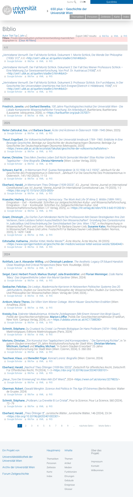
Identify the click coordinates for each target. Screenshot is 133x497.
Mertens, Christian (13, 340)
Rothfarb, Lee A (11, 261)
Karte (117, 16)
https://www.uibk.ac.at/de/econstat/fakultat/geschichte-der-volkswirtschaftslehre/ (57, 148)
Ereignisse (70, 484)
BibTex (105, 36)
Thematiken (77, 16)
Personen (92, 16)
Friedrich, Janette (13, 106)
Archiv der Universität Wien (18, 467)
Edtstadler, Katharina (15, 241)
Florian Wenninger (97, 274)
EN (81, 1)
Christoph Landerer (61, 261)
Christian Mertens (105, 343)
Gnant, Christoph (12, 217)
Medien (68, 467)
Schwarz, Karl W (12, 170)
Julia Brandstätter (69, 274)
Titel (11, 35)
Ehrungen (69, 476)
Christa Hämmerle (52, 160)
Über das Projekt (96, 452)
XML (116, 36)
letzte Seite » (105, 425)
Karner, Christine (12, 157)
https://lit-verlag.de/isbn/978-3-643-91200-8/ (98, 208)
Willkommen (97, 470)
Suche (70, 2)
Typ (16, 35)
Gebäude (69, 480)
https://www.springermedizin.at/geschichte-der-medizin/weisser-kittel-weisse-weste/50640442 (65, 244)
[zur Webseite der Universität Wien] (19, 10)
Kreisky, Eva (9, 313)
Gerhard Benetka (40, 106)
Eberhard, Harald (12, 184)
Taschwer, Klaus (12, 358)
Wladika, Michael (45, 346)
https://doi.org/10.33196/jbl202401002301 (33, 416)
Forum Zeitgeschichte (15, 473)
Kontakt (95, 466)
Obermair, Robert (12, 388)
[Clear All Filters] (27, 40)
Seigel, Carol (10, 274)
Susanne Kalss (97, 226)
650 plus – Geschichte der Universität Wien (69, 11)
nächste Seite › (86, 425)
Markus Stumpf (47, 274)
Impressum (97, 461)
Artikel (68, 463)
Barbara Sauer (42, 130)
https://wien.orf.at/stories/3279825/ (96, 379)
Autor (5, 35)
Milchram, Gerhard (17, 346)
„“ (62, 69)
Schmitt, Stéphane (13, 328)
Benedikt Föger (37, 358)
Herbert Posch (27, 274)
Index (126, 16)
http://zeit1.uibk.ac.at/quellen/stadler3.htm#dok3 (56, 58)
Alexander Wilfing (32, 261)
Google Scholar (14, 61)
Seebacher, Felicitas (14, 286)
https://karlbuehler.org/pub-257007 (68, 112)
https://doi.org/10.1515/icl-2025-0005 (30, 190)
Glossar (68, 489)
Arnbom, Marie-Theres (16, 301)
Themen (69, 458)
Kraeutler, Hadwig (13, 199)
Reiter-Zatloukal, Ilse (14, 130)
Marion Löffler (58, 316)
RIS (125, 36)
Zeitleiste (106, 16)
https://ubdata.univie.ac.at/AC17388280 (76, 319)
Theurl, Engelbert (12, 139)
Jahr (22, 35)
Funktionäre (71, 471)
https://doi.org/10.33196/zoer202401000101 (80, 370)
